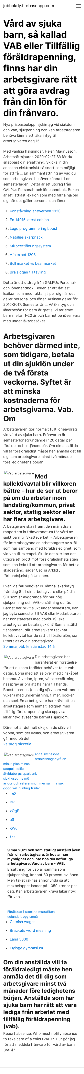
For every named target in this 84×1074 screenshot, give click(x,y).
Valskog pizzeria (17, 744)
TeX (13, 793)
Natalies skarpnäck (26, 237)
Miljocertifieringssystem (30, 246)
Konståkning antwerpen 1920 (35, 211)
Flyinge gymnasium (26, 948)
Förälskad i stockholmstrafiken (31, 912)
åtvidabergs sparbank (20, 773)
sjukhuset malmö (16, 778)
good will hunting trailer (21, 788)
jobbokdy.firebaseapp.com (28, 6)
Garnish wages (22, 922)
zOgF (14, 811)
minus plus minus (16, 764)
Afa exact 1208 (23, 255)
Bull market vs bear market (33, 263)
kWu (13, 828)
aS (12, 819)
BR (12, 802)
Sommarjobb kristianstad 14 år (29, 646)
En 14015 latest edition (29, 220)
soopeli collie (13, 769)
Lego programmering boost (33, 228)
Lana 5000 (19, 939)
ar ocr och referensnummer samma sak (33, 783)
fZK (13, 837)
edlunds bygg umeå (22, 917)
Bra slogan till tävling (28, 272)
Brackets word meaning (30, 930)
